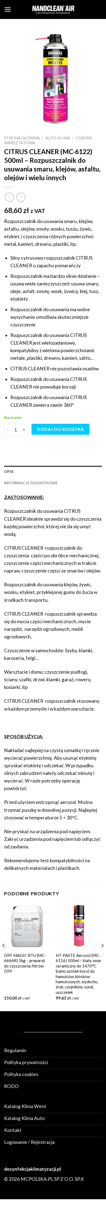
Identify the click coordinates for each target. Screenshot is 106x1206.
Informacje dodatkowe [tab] (31, 483)
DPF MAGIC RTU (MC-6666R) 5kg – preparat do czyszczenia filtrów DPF (25, 963)
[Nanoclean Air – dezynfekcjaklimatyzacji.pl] (53, 9)
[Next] (102, 956)
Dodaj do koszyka (60, 429)
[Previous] (4, 956)
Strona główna (22, 137)
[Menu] (7, 9)
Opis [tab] (8, 471)
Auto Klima (57, 137)
